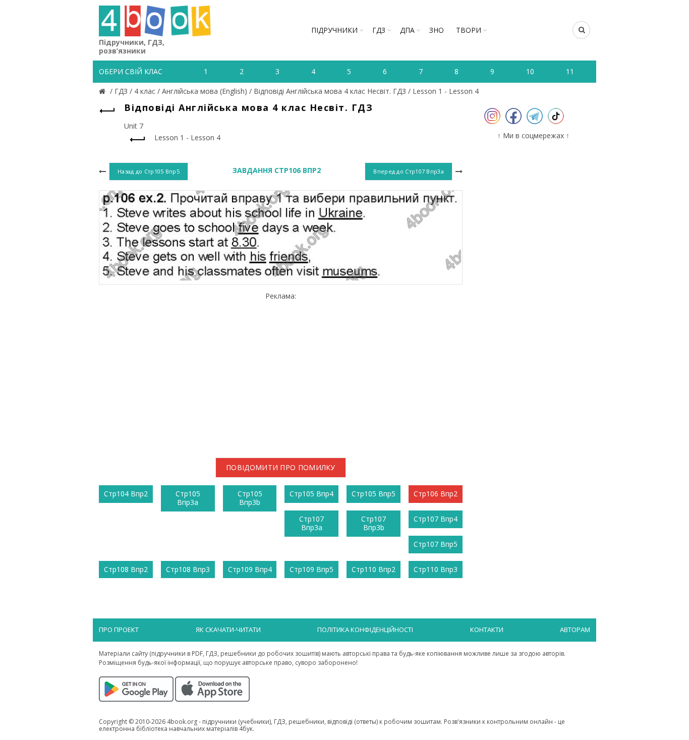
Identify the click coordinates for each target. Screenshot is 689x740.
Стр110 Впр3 (435, 569)
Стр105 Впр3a (188, 498)
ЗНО (436, 30)
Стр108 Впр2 (126, 569)
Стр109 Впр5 (311, 569)
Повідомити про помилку (280, 467)
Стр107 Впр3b (373, 523)
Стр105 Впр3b (250, 498)
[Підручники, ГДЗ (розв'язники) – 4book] (103, 91)
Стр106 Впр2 (435, 493)
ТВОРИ (468, 30)
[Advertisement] (281, 370)
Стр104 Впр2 (126, 493)
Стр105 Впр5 (373, 493)
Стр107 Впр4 (435, 519)
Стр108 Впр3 (188, 569)
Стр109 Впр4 (250, 569)
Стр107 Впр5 (435, 544)
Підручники (334, 30)
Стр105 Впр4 (311, 493)
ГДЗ (378, 30)
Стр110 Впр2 (373, 569)
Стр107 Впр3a (311, 523)
